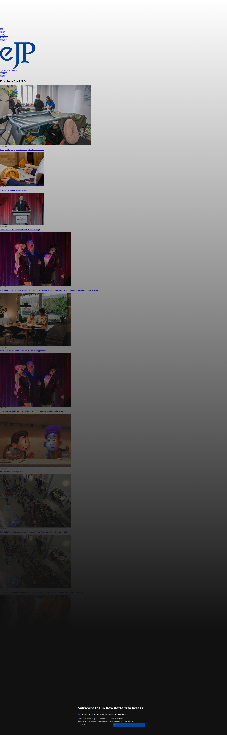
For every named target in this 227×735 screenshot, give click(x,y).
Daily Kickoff (109, 714)
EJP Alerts (97, 714)
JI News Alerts (121, 714)
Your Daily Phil (85, 714)
